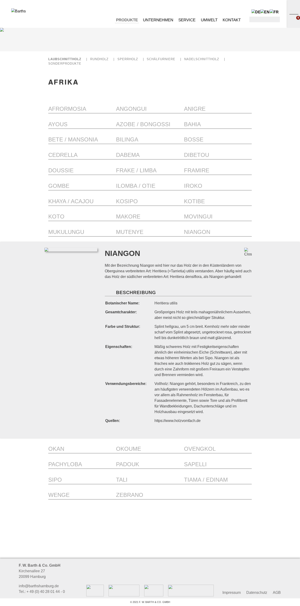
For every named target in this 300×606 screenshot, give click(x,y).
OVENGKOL (200, 449)
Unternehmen (158, 20)
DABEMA (128, 155)
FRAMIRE (196, 170)
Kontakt (232, 20)
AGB (277, 593)
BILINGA (127, 139)
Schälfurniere (161, 59)
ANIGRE (195, 109)
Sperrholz (127, 59)
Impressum (231, 593)
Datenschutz (256, 593)
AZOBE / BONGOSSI (143, 124)
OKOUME (128, 449)
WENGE (59, 495)
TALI (122, 480)
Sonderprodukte (64, 63)
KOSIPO (127, 201)
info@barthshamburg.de (39, 586)
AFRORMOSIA (67, 109)
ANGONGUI (131, 109)
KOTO (56, 216)
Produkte (127, 20)
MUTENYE (129, 232)
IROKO (193, 186)
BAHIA (192, 124)
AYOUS (58, 124)
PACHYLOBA (65, 464)
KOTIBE (194, 201)
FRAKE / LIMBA (136, 170)
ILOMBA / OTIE (135, 186)
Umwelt (209, 20)
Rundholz (99, 59)
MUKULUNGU (66, 232)
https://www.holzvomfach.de (177, 421)
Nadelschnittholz (201, 59)
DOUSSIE (61, 170)
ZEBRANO (129, 495)
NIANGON (197, 232)
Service (186, 20)
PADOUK (127, 464)
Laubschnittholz (64, 59)
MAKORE (128, 216)
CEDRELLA (63, 155)
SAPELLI (195, 464)
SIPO (55, 480)
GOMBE (58, 186)
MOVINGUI (198, 216)
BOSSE (193, 139)
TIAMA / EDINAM (206, 480)
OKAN (56, 449)
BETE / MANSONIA (73, 139)
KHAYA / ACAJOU (71, 201)
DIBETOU (196, 155)
